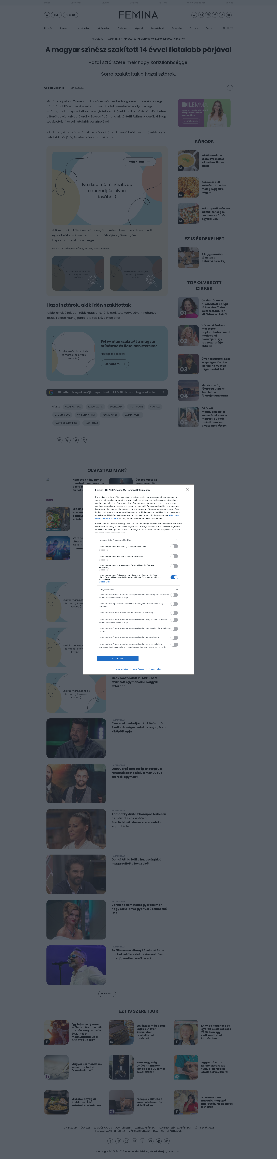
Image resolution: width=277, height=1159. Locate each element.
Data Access (138, 669)
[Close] (188, 490)
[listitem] (138, 539)
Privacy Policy (155, 669)
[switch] (174, 546)
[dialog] (138, 579)
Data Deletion (122, 669)
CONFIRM (117, 659)
